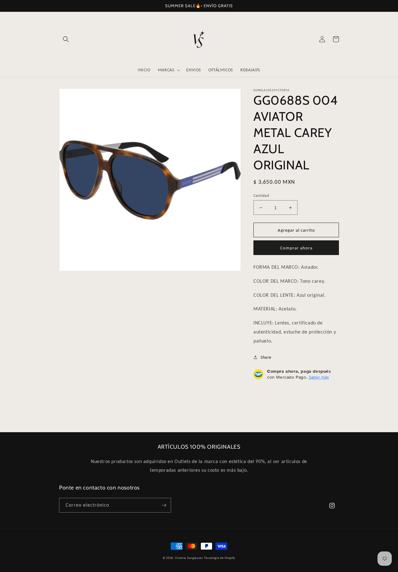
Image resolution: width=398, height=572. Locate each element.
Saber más (319, 377)
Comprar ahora (296, 248)
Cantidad (261, 195)
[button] (66, 39)
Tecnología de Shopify (219, 558)
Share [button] (266, 357)
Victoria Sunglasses (189, 558)
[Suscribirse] (164, 505)
